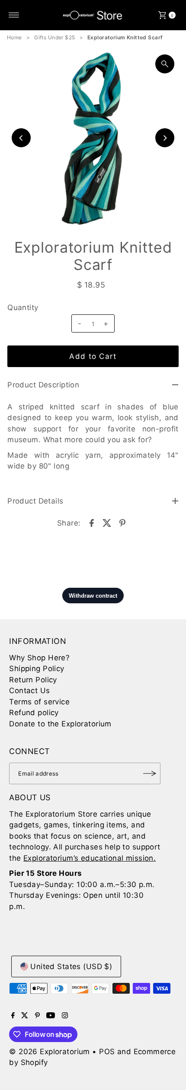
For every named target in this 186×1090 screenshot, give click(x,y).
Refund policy (34, 712)
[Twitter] (24, 1015)
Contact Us (29, 690)
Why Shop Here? (39, 657)
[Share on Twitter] (107, 522)
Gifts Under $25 (54, 37)
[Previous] (21, 137)
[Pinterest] (37, 1015)
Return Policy (33, 679)
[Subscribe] (149, 773)
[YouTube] (50, 1015)
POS (107, 1051)
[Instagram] (65, 1015)
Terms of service (39, 701)
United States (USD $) (71, 966)
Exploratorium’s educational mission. (89, 858)
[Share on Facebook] (91, 522)
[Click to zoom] (164, 63)
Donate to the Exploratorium (60, 723)
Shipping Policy (36, 668)
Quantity (22, 307)
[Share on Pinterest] (122, 522)
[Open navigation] (14, 15)
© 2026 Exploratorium (49, 1051)
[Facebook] (13, 1015)
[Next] (164, 137)
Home (14, 37)
